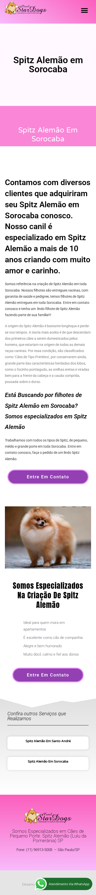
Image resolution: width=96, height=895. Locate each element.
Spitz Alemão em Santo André (48, 741)
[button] (84, 10)
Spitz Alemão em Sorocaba (48, 761)
